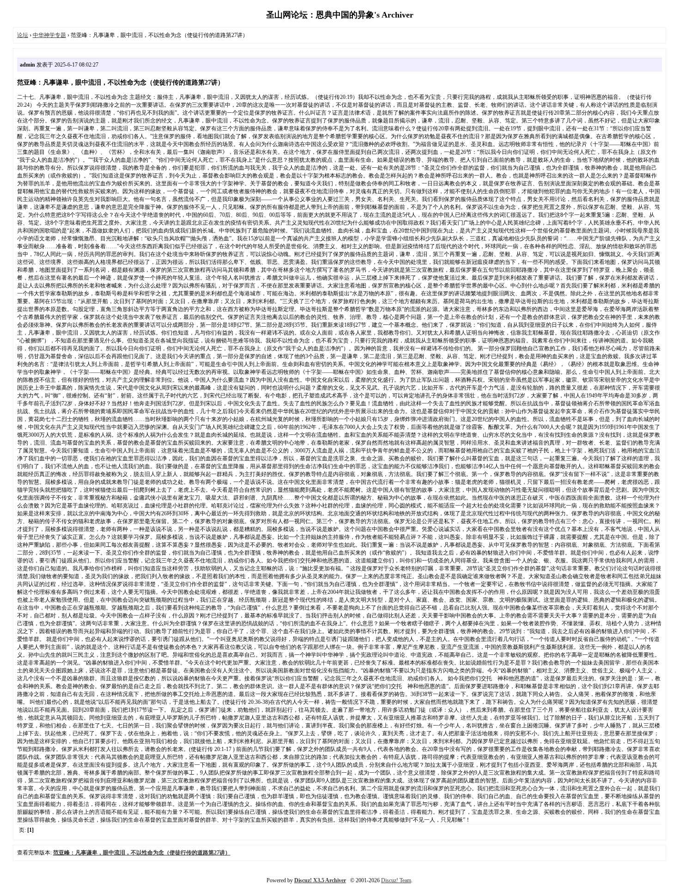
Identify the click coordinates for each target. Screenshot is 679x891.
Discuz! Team (396, 880)
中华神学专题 (49, 35)
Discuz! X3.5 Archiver (320, 880)
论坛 (22, 35)
